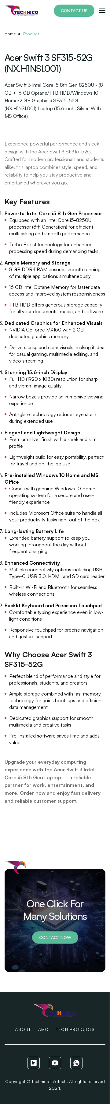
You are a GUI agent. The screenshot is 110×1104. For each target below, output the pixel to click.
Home (10, 33)
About (23, 1029)
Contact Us (74, 10)
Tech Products (75, 1029)
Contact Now (55, 937)
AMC (43, 1029)
